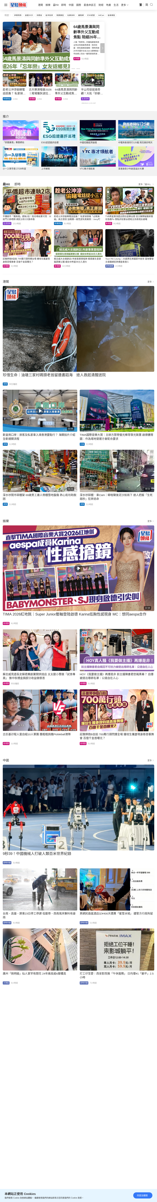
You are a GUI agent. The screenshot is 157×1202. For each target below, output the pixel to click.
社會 (82, 444)
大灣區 (6, 983)
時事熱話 (58, 223)
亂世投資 (49, 15)
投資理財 (33, 99)
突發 (5, 384)
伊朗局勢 (17, 15)
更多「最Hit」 (145, 184)
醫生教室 (59, 99)
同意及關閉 (142, 1195)
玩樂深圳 (71, 15)
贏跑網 (81, 15)
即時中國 (7, 863)
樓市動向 (85, 99)
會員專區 (111, 15)
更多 (149, 281)
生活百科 (7, 223)
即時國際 (81, 59)
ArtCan (101, 15)
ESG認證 (91, 15)
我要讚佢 (60, 15)
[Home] (18, 4)
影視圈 (108, 223)
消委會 (39, 15)
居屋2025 (29, 15)
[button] (102, 48)
